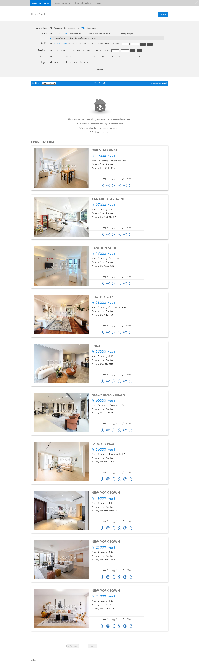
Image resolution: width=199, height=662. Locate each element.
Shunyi (65, 34)
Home (34, 14)
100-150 (71, 51)
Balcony (97, 57)
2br (66, 62)
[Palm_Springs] (102, 479)
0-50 (56, 51)
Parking (77, 57)
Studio (56, 62)
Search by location (40, 3)
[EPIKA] (102, 381)
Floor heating (87, 57)
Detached (142, 57)
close (196, 2)
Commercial (132, 57)
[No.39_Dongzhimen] (102, 430)
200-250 (90, 51)
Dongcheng (73, 34)
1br (62, 62)
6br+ (86, 62)
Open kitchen (59, 57)
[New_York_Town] (102, 528)
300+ (107, 51)
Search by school (83, 3)
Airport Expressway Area (85, 38)
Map (99, 3)
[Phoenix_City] (102, 333)
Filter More (99, 69)
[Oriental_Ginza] (102, 186)
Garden (69, 57)
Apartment (58, 28)
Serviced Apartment (72, 28)
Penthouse (114, 57)
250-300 (99, 51)
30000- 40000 (89, 44)
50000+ (116, 44)
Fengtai (89, 34)
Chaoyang (57, 34)
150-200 (81, 51)
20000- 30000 (75, 44)
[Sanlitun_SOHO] (102, 284)
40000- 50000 (104, 44)
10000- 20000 (60, 44)
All (51, 28)
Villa (83, 28)
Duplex (105, 57)
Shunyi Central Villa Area (63, 38)
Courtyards (91, 28)
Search (42, 14)
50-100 (62, 51)
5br (80, 62)
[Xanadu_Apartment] (102, 235)
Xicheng (82, 34)
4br (75, 62)
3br (71, 62)
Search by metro (62, 3)
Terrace (122, 57)
